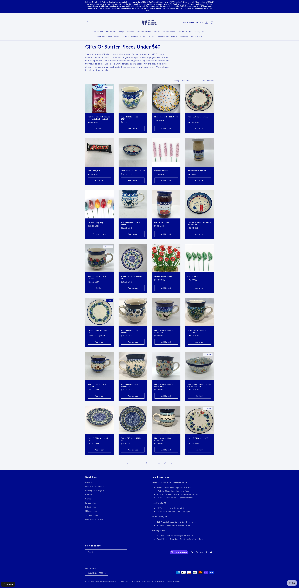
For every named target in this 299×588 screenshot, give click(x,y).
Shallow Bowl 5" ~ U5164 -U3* (133, 171)
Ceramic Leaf (192, 276)
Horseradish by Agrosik (196, 171)
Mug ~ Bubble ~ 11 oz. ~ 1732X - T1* (97, 385)
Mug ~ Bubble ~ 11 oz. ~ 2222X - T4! (130, 331)
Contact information (173, 581)
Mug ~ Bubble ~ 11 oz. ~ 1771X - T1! (130, 224)
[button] (87, 22)
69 (165, 463)
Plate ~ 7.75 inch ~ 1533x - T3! (98, 331)
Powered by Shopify (110, 581)
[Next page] (171, 463)
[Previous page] (127, 463)
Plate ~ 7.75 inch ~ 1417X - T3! (131, 277)
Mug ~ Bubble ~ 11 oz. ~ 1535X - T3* (97, 277)
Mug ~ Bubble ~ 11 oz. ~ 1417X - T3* (130, 118)
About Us (89, 482)
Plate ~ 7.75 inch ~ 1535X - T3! (198, 118)
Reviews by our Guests (94, 519)
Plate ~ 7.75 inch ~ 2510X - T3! (198, 439)
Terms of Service (91, 515)
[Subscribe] (124, 552)
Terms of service (147, 581)
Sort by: (176, 81)
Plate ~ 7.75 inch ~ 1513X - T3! (131, 439)
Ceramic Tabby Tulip (95, 222)
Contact (88, 499)
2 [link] (140, 463)
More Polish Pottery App (95, 486)
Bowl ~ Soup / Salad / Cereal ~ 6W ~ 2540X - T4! (199, 385)
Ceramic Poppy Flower (163, 276)
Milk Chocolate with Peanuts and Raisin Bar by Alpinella (99, 118)
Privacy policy (135, 581)
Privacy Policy (90, 503)
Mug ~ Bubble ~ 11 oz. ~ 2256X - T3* (163, 331)
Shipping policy (160, 581)
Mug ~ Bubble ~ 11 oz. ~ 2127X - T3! (196, 331)
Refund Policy (90, 507)
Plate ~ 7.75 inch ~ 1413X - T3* (98, 439)
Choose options (100, 234)
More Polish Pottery (97, 581)
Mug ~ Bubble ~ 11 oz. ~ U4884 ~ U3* (163, 385)
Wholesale (89, 495)
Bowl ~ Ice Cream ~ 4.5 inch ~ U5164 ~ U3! (199, 224)
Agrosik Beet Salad (161, 222)
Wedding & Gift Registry (94, 491)
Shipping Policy (91, 511)
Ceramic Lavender (161, 171)
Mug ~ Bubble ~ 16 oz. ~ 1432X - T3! (130, 385)
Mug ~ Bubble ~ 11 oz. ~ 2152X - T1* (163, 439)
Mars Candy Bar (94, 171)
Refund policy (124, 581)
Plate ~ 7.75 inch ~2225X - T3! (166, 117)
